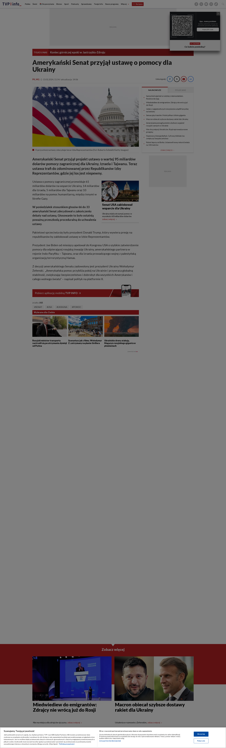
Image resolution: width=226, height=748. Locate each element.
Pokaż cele (201, 741)
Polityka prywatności (67, 744)
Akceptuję (201, 734)
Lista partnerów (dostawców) (110, 741)
